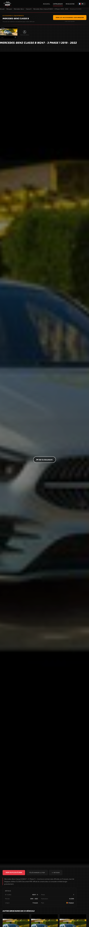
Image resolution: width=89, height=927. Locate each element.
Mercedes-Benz (19, 9)
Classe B (28, 9)
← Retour (56, 872)
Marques (9, 9)
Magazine (70, 4)
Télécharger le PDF (37, 872)
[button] (44, 459)
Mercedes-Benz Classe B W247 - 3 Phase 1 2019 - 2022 (50, 9)
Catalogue (58, 4)
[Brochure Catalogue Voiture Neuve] (7, 3)
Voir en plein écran (14, 872)
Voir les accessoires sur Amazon (70, 17)
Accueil (46, 4)
